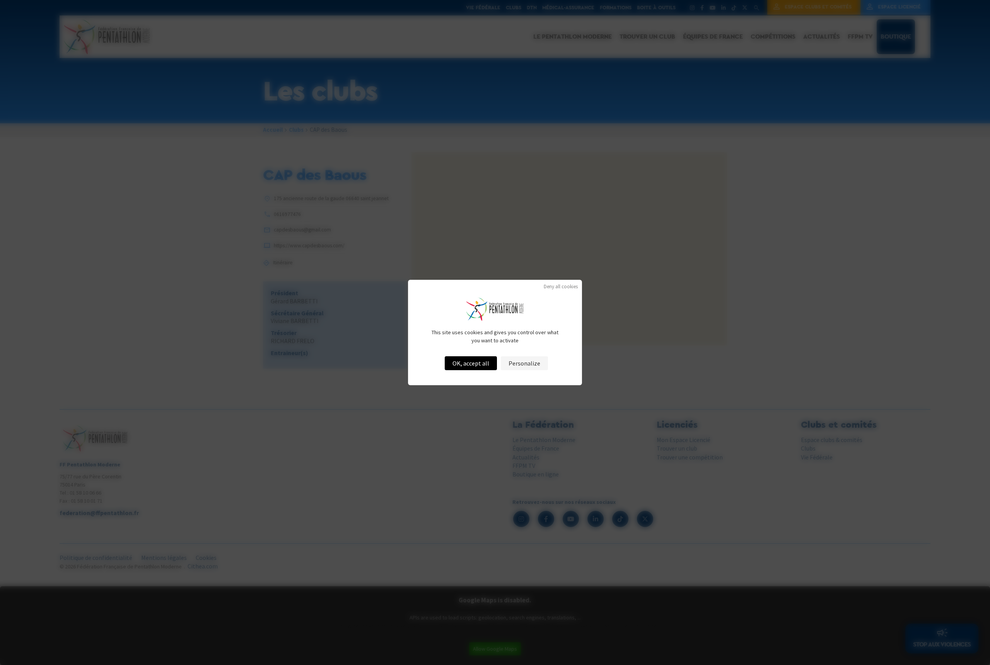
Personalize (524, 363)
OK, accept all (470, 363)
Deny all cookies (561, 286)
